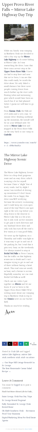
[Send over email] (26, 344)
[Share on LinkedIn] (20, 344)
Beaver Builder (28, 429)
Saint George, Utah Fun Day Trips (17, 396)
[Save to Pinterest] (15, 344)
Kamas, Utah (14, 111)
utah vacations (27, 357)
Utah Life (15, 351)
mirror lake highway (11, 354)
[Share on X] (9, 344)
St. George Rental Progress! (14, 400)
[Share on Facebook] (4, 344)
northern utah (13, 357)
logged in (18, 385)
